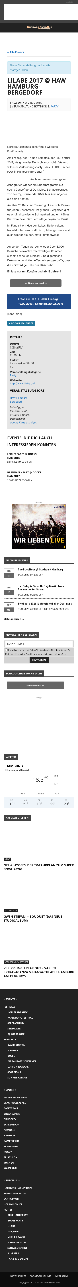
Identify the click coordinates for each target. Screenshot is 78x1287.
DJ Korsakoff (15, 1034)
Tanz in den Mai (17, 1258)
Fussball (9, 1130)
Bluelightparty (17, 1215)
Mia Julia (13, 1231)
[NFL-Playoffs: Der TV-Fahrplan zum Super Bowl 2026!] (39, 843)
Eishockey (10, 1119)
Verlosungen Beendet (16, 962)
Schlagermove (16, 1242)
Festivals (9, 1006)
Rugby (8, 1151)
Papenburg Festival (20, 1017)
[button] (6, 27)
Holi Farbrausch (18, 1012)
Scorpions (14, 1072)
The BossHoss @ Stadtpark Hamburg (40, 569)
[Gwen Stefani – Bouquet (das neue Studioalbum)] (39, 894)
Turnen (9, 1162)
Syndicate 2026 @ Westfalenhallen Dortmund (45, 603)
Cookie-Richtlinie (40, 1276)
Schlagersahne (17, 1247)
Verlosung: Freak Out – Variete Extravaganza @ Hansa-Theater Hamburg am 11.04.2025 (39, 972)
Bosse (11, 1055)
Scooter (12, 1050)
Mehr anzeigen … (14, 619)
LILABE (11, 1226)
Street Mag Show (15, 1193)
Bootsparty (15, 1220)
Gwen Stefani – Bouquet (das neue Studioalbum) (33, 918)
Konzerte (10, 1039)
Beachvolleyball (15, 1102)
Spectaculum (15, 1023)
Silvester (13, 1253)
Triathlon (10, 1157)
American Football (16, 1097)
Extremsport (12, 1124)
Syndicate (13, 1028)
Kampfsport (11, 1141)
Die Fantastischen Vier (22, 1061)
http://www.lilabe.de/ (22, 383)
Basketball (11, 1108)
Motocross (11, 1146)
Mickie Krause (16, 1237)
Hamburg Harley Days (18, 1188)
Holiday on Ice (13, 1204)
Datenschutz (18, 1276)
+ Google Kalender (21, 323)
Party (54, 106)
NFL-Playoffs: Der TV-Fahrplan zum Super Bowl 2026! (39, 867)
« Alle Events (15, 52)
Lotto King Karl (17, 1066)
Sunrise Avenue (17, 1077)
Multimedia (11, 910)
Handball (10, 1135)
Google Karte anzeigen (23, 422)
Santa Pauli (11, 1198)
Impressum (61, 1276)
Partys (8, 1209)
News (7, 859)
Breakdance (12, 1113)
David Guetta (16, 1045)
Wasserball (11, 1168)
